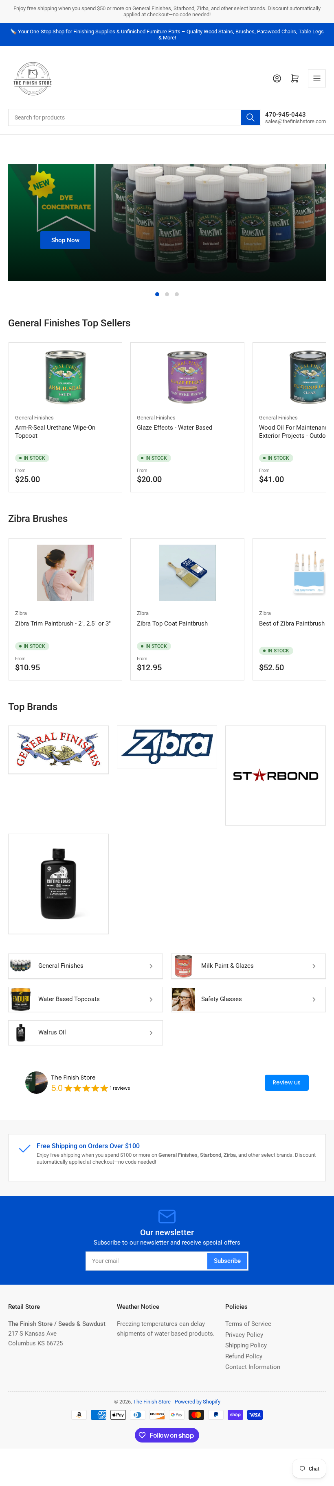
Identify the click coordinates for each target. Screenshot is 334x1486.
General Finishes (34, 418)
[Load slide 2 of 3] (167, 294)
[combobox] (134, 117)
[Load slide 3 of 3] (177, 294)
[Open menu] (317, 78)
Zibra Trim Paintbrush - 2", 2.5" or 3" (63, 623)
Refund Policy (243, 1356)
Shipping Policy (246, 1345)
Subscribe (227, 1260)
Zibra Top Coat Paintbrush (172, 623)
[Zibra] (167, 747)
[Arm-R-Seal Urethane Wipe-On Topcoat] (65, 377)
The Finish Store (73, 1077)
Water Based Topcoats (69, 999)
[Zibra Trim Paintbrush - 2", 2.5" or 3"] (65, 573)
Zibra (21, 613)
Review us (287, 1082)
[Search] (250, 117)
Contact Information (252, 1367)
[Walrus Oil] (58, 884)
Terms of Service (248, 1323)
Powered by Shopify (197, 1402)
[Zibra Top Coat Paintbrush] (187, 573)
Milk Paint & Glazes (227, 965)
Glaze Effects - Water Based (174, 427)
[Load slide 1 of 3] (157, 294)
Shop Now (65, 240)
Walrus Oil (52, 1032)
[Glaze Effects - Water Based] (187, 377)
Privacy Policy (244, 1334)
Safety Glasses (221, 999)
